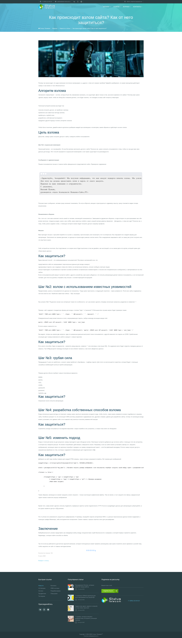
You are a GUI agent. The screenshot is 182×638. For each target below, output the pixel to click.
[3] (90, 550)
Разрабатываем (55, 591)
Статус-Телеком (97, 634)
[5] (94, 550)
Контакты (53, 585)
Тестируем (41, 596)
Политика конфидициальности (91, 636)
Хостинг (40, 591)
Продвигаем (42, 593)
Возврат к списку (43, 560)
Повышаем (54, 593)
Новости (41, 585)
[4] (92, 550)
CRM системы (55, 588)
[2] (88, 550)
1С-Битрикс (42, 588)
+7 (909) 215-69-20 (134, 600)
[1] (87, 550)
